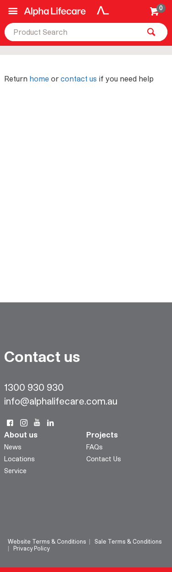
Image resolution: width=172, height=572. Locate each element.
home (39, 78)
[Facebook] (10, 423)
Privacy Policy (31, 548)
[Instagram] (24, 423)
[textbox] (72, 32)
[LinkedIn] (50, 423)
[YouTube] (37, 423)
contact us (79, 78)
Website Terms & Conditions (47, 541)
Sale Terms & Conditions (128, 541)
